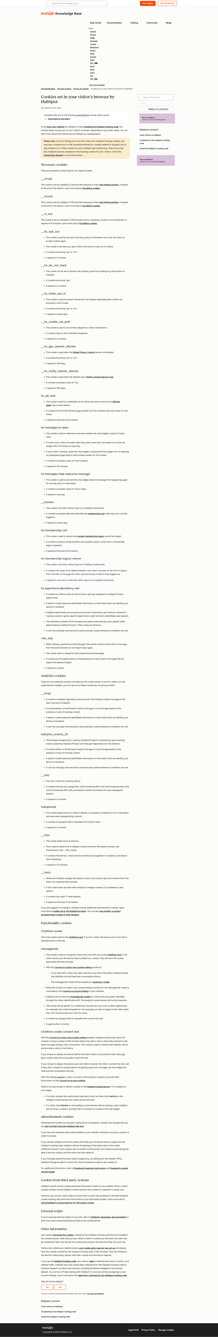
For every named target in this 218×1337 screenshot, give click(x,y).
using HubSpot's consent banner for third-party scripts (67, 1203)
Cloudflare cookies (91, 188)
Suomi (92, 60)
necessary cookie (101, 982)
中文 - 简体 (94, 79)
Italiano (93, 50)
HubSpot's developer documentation (108, 1217)
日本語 (92, 38)
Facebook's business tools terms (90, 1168)
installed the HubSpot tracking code (101, 127)
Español (93, 32)
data (91, 1261)
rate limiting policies (109, 185)
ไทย (91, 76)
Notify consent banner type (100, 377)
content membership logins (90, 536)
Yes (47, 1287)
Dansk (92, 66)
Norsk (92, 69)
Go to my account (97, 85)
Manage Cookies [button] (166, 1330)
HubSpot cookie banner (98, 1087)
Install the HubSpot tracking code (55, 1317)
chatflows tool (76, 937)
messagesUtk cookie (80, 997)
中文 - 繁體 (94, 63)
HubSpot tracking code (65, 1261)
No (60, 1287)
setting (73, 967)
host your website (55, 127)
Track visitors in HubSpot (52, 1307)
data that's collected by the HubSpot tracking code (102, 1275)
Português (94, 41)
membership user (96, 513)
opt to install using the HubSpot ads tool (64, 1126)
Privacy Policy (148, 1330)
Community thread (53, 155)
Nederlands (94, 47)
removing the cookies (63, 1235)
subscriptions (83, 115)
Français (93, 44)
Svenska (93, 57)
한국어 (92, 73)
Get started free (167, 3)
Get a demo (148, 3)
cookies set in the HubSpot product (69, 911)
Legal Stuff (133, 1330)
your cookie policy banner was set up (97, 1248)
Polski (92, 54)
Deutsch (93, 35)
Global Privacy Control (84, 352)
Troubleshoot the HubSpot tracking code (58, 1312)
